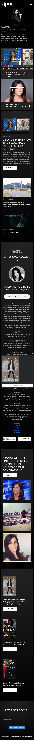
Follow (9, 719)
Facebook (17, 425)
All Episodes (25, 439)
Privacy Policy (15, 736)
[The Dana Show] (6, 27)
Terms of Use (5, 736)
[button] (17, 490)
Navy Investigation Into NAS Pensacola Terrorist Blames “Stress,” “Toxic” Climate (17, 205)
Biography (9, 475)
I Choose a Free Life (10, 233)
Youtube (17, 423)
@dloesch (5, 719)
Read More (9, 168)
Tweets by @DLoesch (6, 721)
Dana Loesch (28, 736)
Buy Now (10, 609)
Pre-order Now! (17, 385)
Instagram (17, 427)
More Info (17, 430)
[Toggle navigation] (31, 4)
